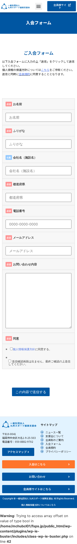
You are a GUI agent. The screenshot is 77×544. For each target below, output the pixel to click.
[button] (38, 6)
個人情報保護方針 (24, 349)
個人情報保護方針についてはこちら (38, 504)
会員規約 (24, 74)
